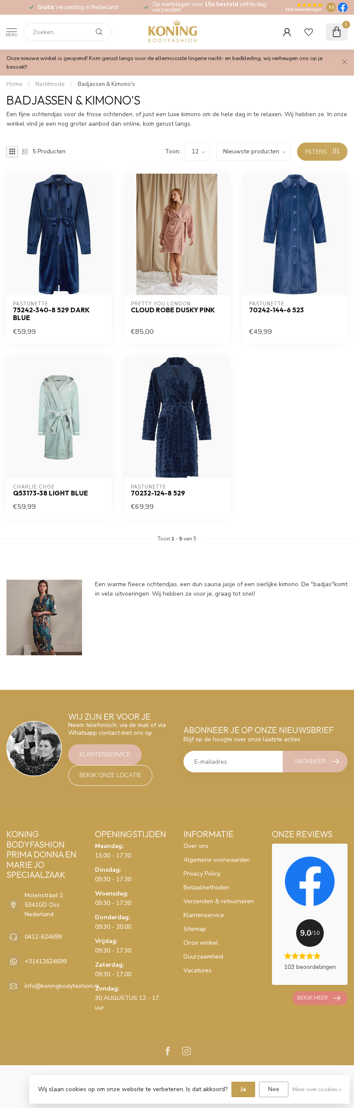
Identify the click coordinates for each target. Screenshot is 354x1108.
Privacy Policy (202, 874)
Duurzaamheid (203, 956)
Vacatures (197, 970)
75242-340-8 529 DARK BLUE (51, 314)
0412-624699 (43, 937)
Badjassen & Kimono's (106, 84)
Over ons (196, 846)
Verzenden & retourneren (218, 901)
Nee (273, 1089)
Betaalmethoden (206, 887)
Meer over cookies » (316, 1089)
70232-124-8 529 (158, 493)
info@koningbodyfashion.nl (62, 986)
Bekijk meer (312, 997)
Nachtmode (50, 84)
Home (14, 84)
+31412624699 (45, 961)
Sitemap (194, 929)
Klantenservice (104, 754)
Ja (243, 1089)
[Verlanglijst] (308, 32)
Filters (317, 152)
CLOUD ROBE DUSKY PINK (173, 310)
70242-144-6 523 (276, 310)
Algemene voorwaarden (216, 860)
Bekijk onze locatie (110, 775)
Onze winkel (200, 943)
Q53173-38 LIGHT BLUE (50, 493)
